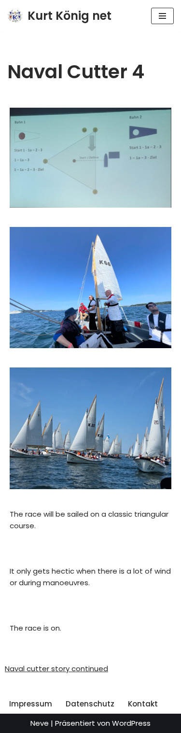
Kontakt (143, 704)
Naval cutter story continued (56, 668)
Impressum (30, 704)
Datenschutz (90, 704)
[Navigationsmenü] (162, 16)
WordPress (131, 723)
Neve (39, 723)
